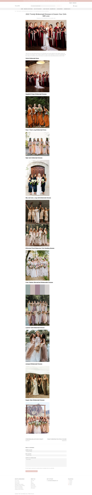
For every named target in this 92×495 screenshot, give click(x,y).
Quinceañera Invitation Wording (19, 485)
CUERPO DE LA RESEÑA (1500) (31, 457)
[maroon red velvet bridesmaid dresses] (37, 76)
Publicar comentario (32, 471)
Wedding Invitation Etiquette (19, 489)
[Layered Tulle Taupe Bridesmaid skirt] (37, 345)
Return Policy (33, 484)
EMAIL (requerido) (28, 453)
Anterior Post (28, 440)
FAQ (31, 481)
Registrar (70, 2)
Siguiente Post (64, 440)
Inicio (15, 11)
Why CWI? (32, 480)
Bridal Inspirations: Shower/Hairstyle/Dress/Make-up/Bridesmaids (25, 11)
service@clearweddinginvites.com (53, 480)
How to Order (17, 480)
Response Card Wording (18, 486)
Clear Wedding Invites (17, 6)
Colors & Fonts (17, 481)
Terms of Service (33, 486)
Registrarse (74, 2)
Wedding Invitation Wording (19, 484)
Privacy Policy (33, 485)
